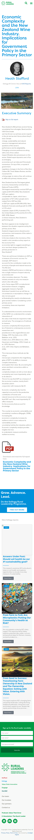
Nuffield (4, 778)
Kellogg (4, 781)
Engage (5, 788)
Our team (5, 796)
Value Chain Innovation (9, 784)
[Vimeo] (15, 821)
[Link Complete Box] (17, 614)
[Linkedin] (4, 821)
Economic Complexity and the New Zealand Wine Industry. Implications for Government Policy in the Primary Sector (17, 466)
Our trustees (6, 800)
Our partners (6, 804)
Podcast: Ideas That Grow (11, 813)
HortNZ (4, 791)
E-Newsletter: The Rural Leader (14, 816)
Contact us (6, 807)
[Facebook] (9, 821)
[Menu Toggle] (31, 3)
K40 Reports (26, 84)
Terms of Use (14, 833)
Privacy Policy (5, 833)
